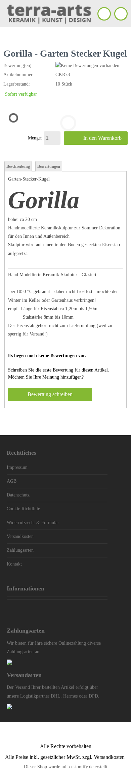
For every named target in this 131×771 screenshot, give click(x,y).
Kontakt (14, 564)
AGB (11, 481)
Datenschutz (18, 494)
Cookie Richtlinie (23, 508)
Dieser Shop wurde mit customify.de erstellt (65, 766)
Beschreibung (18, 166)
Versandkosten (20, 536)
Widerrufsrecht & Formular (33, 522)
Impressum (17, 467)
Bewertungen (48, 166)
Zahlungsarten (20, 550)
